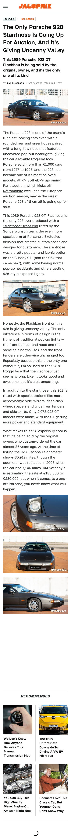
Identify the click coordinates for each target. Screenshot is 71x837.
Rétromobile (13, 191)
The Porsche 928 (16, 133)
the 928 (47, 170)
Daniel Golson (15, 83)
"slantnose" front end (20, 226)
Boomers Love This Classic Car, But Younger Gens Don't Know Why (53, 804)
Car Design (27, 19)
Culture (9, 19)
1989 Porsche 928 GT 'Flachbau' (37, 215)
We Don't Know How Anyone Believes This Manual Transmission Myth (17, 747)
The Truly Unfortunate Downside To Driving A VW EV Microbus (51, 747)
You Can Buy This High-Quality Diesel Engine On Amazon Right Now (17, 804)
